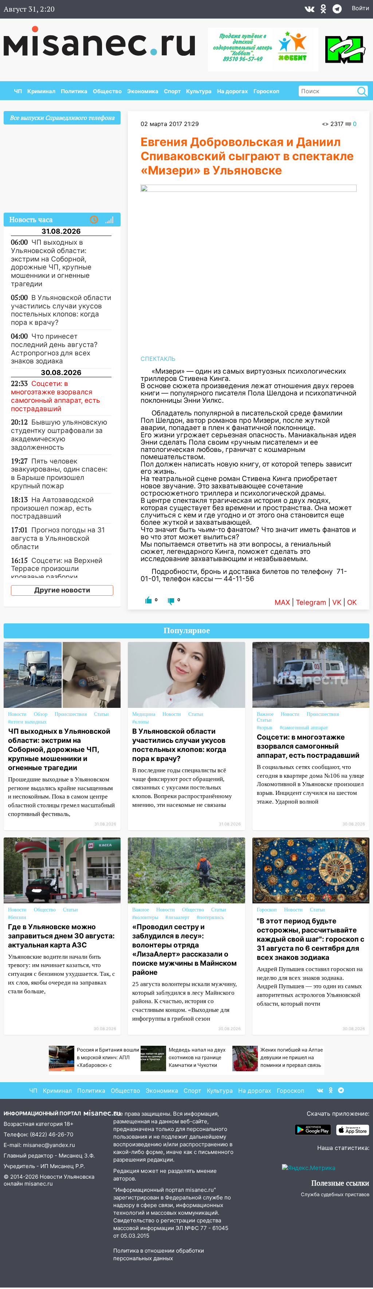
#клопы (140, 722)
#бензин (17, 917)
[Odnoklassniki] (323, 10)
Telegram (311, 602)
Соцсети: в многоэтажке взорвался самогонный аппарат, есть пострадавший (308, 746)
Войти (360, 8)
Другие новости (62, 590)
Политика (74, 91)
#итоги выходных (27, 722)
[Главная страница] (104, 37)
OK (352, 602)
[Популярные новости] (109, 220)
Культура (199, 91)
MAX (282, 602)
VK (336, 602)
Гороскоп (266, 91)
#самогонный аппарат (304, 727)
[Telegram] (337, 10)
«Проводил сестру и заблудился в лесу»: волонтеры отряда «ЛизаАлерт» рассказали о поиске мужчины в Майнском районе (184, 949)
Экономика (142, 91)
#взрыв (264, 727)
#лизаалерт (177, 917)
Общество (107, 91)
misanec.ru (38, 1183)
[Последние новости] (94, 220)
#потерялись (210, 917)
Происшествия (71, 714)
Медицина (143, 714)
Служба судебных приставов (335, 1194)
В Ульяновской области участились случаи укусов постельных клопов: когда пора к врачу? (179, 745)
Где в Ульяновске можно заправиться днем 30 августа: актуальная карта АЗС (61, 935)
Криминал (41, 91)
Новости (17, 714)
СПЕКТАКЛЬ (158, 358)
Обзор (40, 714)
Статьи (101, 714)
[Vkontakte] (309, 10)
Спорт (172, 91)
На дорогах (232, 91)
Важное (265, 714)
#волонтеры (145, 917)
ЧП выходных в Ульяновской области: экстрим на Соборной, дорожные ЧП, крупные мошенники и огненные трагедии (59, 749)
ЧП (18, 91)
